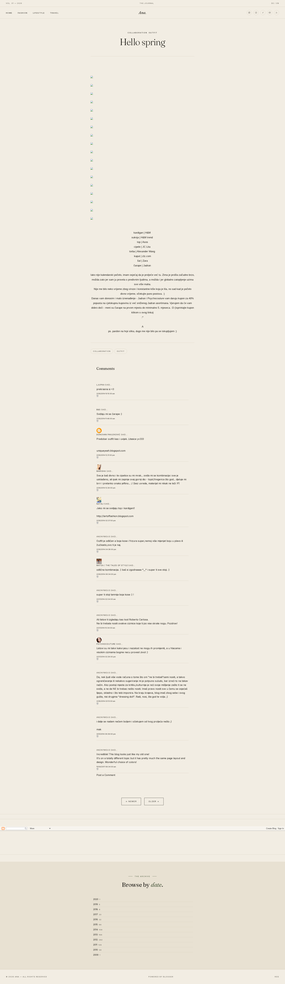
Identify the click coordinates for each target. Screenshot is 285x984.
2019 (96, 904)
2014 (97, 929)
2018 (96, 909)
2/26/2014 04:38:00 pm (106, 549)
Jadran (147, 265)
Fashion (23, 13)
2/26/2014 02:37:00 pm (106, 520)
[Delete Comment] (142, 396)
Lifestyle (39, 13)
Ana (142, 13)
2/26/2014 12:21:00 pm (105, 455)
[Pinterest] (256, 12)
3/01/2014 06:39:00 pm (106, 734)
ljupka (100, 385)
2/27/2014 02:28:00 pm (106, 657)
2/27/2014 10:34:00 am (105, 628)
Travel (54, 13)
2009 (96, 955)
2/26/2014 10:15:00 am (105, 394)
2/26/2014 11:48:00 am (105, 419)
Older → (154, 801)
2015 (97, 924)
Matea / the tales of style (112, 565)
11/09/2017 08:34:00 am (106, 767)
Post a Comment (105, 775)
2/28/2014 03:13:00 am (105, 701)
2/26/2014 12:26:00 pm (105, 488)
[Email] (269, 12)
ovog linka (147, 312)
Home (9, 13)
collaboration (137, 33)
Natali (100, 504)
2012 (98, 939)
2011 (97, 944)
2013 (97, 934)
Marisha (101, 471)
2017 (97, 914)
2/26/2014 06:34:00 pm (106, 574)
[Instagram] (249, 12)
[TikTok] (262, 12)
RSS (277, 977)
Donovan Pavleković (108, 434)
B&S (98, 409)
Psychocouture (106, 644)
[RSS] (276, 12)
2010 (97, 949)
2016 (97, 919)
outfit (153, 33)
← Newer (131, 801)
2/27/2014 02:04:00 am (106, 599)
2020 (96, 899)
